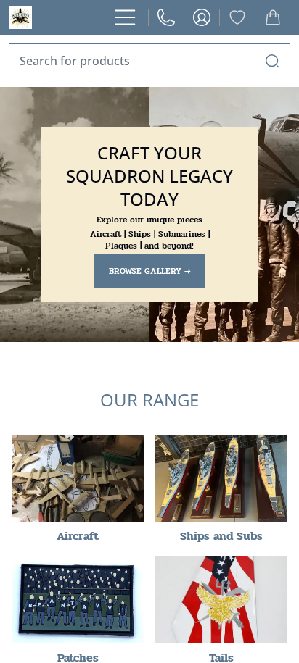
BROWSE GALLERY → (150, 271)
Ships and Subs (221, 536)
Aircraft (78, 536)
